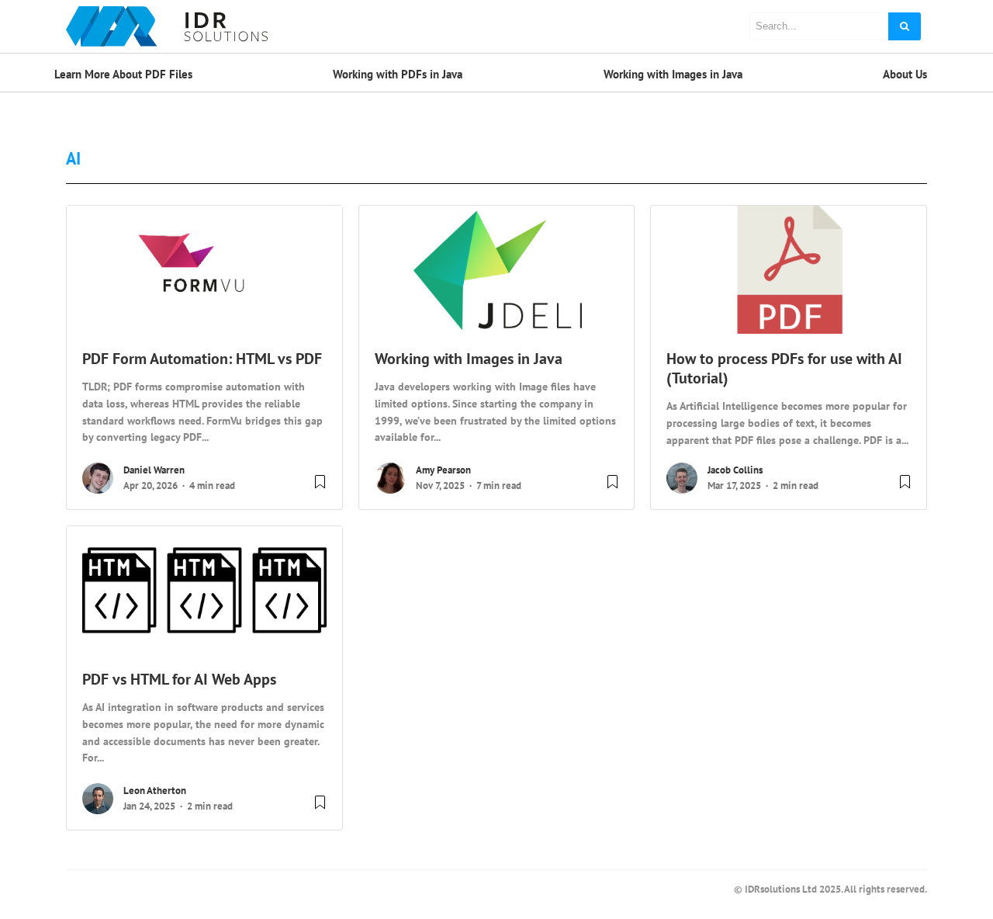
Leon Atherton (154, 790)
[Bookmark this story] (320, 487)
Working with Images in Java (673, 74)
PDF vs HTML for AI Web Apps (179, 679)
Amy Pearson (443, 470)
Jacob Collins (735, 470)
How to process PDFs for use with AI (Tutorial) (784, 368)
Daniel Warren (154, 470)
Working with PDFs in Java (397, 74)
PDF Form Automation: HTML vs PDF (202, 359)
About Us (905, 74)
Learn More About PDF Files (123, 74)
